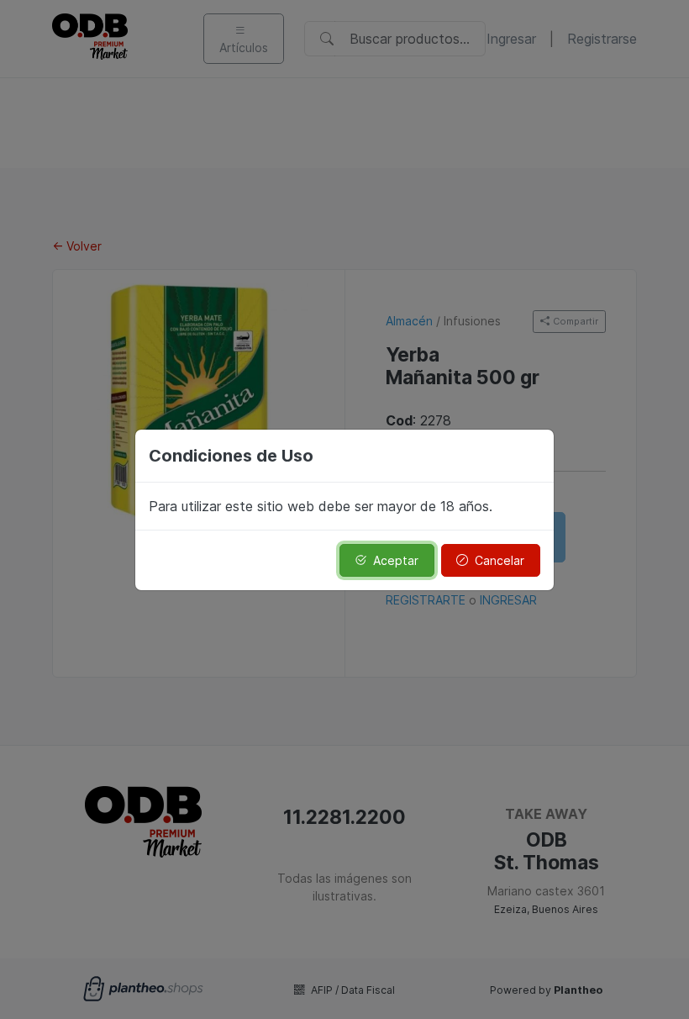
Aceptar (395, 560)
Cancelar (499, 560)
